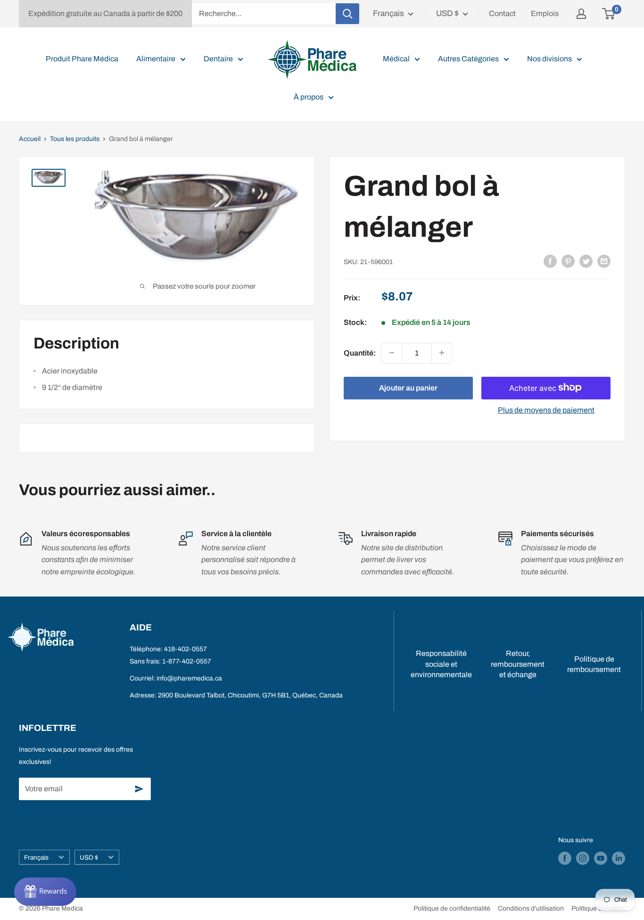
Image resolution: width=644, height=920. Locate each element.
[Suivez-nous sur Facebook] (564, 858)
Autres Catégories (468, 59)
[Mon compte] (581, 13)
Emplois (545, 13)
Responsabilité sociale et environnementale (441, 664)
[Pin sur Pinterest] (568, 261)
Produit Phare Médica (82, 59)
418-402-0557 (185, 649)
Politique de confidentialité (451, 908)
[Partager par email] (604, 261)
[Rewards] (45, 892)
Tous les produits (74, 138)
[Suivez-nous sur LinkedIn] (618, 858)
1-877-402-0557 (186, 661)
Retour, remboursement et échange (518, 664)
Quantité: (360, 352)
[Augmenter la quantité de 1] (442, 353)
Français (36, 857)
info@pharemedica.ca (189, 678)
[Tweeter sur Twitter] (586, 261)
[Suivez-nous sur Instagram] (582, 858)
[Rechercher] (347, 13)
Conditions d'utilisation (531, 908)
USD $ (89, 857)
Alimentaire (155, 59)
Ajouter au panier (408, 387)
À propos (308, 97)
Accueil (30, 138)
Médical (396, 59)
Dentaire (218, 59)
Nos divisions (549, 59)
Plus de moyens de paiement (546, 410)
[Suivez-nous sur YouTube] (600, 858)
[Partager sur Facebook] (550, 261)
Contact (502, 13)
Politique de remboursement (594, 664)
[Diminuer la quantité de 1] (392, 353)
